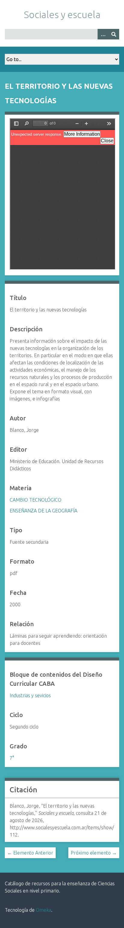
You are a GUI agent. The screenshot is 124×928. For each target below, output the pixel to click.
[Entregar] (113, 34)
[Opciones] (103, 34)
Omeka (43, 910)
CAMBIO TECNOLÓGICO (35, 500)
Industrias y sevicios (30, 695)
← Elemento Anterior (30, 852)
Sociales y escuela (62, 14)
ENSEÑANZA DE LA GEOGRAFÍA (43, 510)
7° (12, 758)
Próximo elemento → (94, 852)
